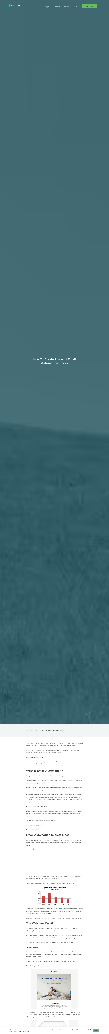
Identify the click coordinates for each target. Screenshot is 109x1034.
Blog (32, 730)
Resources (67, 6)
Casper (28, 952)
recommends (62, 908)
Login (76, 6)
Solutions (57, 6)
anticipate (44, 840)
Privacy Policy (75, 1029)
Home (28, 730)
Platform (47, 6)
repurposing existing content (59, 911)
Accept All (96, 1030)
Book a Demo (89, 6)
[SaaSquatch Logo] (15, 6)
